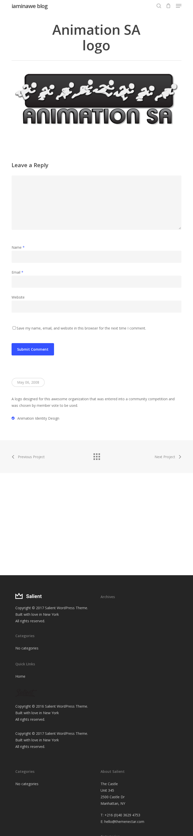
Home (20, 676)
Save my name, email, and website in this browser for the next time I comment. (81, 328)
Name (18, 247)
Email (17, 272)
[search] (159, 6)
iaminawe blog (29, 6)
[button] (178, 5)
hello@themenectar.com (124, 821)
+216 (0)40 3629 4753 (122, 815)
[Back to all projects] (96, 455)
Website (18, 297)
